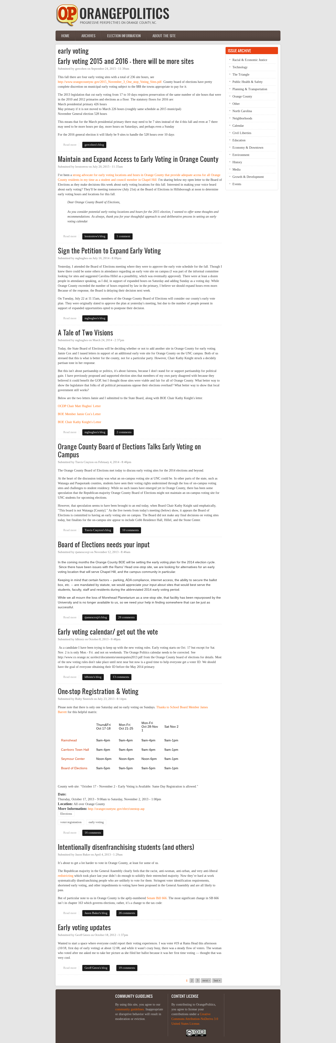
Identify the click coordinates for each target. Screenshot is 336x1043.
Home (65, 35)
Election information (124, 35)
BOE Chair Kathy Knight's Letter (79, 422)
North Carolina (242, 111)
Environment (240, 155)
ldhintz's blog (93, 677)
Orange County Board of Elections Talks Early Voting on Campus (129, 450)
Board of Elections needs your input (104, 544)
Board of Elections (74, 768)
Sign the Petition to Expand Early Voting (109, 250)
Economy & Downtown (247, 147)
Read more (71, 144)
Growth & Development (248, 177)
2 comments (124, 432)
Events (236, 184)
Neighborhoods (242, 118)
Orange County (242, 96)
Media (236, 169)
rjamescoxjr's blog (96, 617)
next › (206, 980)
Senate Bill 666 (157, 898)
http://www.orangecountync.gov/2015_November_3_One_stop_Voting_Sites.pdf (110, 82)
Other (236, 103)
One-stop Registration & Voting (98, 691)
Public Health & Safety (247, 82)
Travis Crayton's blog (98, 530)
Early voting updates (84, 927)
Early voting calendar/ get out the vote (108, 631)
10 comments (130, 530)
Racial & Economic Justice (249, 60)
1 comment (123, 236)
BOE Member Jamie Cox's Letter (79, 414)
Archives (88, 35)
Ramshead (69, 740)
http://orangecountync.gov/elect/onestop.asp (116, 809)
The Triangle (240, 74)
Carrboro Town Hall (75, 749)
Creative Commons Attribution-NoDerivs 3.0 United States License (194, 1018)
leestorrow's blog (95, 236)
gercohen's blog (94, 144)
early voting (96, 822)
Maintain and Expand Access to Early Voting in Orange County (138, 159)
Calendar (238, 125)
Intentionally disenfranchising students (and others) (126, 847)
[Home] (113, 25)
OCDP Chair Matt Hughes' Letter (79, 406)
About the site (164, 35)
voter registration (71, 822)
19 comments (127, 967)
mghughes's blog (95, 318)
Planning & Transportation (249, 89)
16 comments (93, 832)
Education (238, 140)
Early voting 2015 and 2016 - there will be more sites (126, 61)
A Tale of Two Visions (85, 332)
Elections (66, 813)
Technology (240, 67)
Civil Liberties (241, 133)
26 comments (126, 617)
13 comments (121, 677)
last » (217, 980)
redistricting (65, 875)
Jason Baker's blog (96, 913)
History (237, 162)
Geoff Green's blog (96, 967)
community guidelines (129, 1009)
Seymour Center (73, 759)
